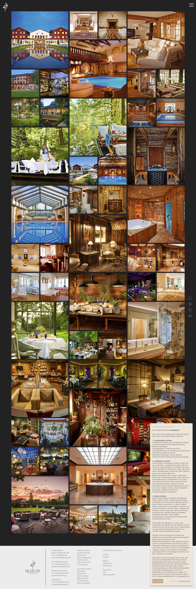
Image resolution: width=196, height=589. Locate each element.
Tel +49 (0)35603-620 (59, 555)
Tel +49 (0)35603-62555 (60, 573)
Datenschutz (107, 566)
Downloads (107, 570)
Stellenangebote (109, 574)
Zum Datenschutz (184, 581)
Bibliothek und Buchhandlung (82, 579)
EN (185, 316)
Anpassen (173, 581)
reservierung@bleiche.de (61, 557)
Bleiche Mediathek (84, 557)
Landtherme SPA (83, 553)
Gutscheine (81, 555)
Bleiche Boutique (83, 583)
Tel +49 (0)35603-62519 (60, 564)
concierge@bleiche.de (59, 584)
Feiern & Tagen (83, 576)
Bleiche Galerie (83, 560)
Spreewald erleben (84, 569)
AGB (104, 572)
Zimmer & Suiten (83, 550)
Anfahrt (106, 554)
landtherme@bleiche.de (60, 566)
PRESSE (105, 561)
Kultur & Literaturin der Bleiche (84, 563)
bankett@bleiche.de (59, 575)
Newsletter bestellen (112, 550)
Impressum (107, 563)
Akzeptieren (157, 581)
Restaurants (81, 573)
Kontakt (106, 557)
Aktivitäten (81, 571)
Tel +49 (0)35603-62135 (60, 582)
